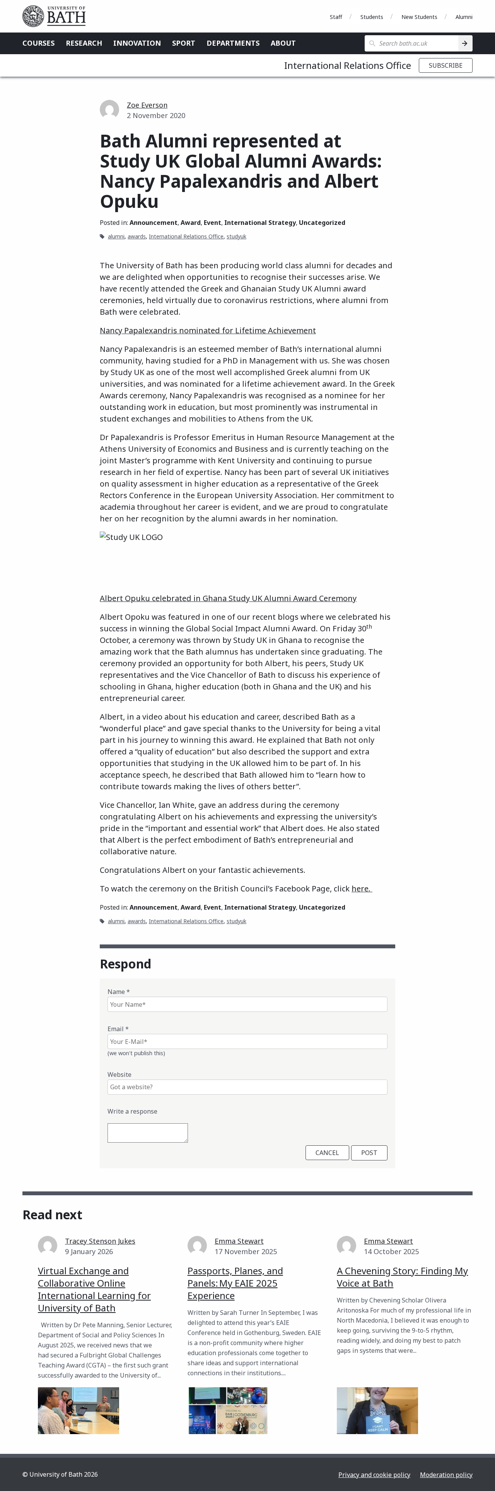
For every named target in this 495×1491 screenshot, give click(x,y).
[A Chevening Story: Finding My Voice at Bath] (377, 1410)
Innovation (137, 43)
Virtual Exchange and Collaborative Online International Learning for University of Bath (94, 1289)
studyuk (236, 236)
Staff (336, 17)
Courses (38, 43)
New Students (419, 17)
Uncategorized (322, 222)
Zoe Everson (147, 105)
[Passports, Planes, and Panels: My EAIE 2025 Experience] (228, 1410)
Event (212, 222)
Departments (233, 43)
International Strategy (260, 222)
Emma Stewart (239, 1241)
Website (119, 1074)
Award (191, 222)
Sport (183, 43)
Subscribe (446, 65)
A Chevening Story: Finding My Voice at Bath (402, 1276)
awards (137, 236)
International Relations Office (347, 65)
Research (84, 43)
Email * (118, 1029)
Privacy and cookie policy (374, 1474)
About (283, 43)
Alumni (464, 17)
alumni (116, 236)
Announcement (154, 222)
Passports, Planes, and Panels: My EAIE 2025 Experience (235, 1283)
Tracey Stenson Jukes (100, 1241)
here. (362, 888)
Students (371, 17)
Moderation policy (446, 1474)
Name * (119, 991)
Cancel (327, 1152)
